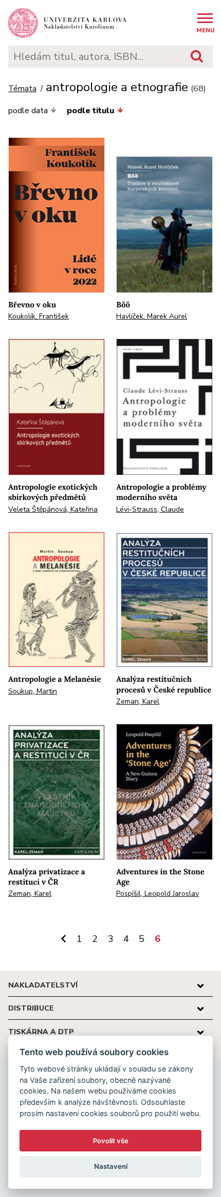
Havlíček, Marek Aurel (151, 316)
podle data (28, 110)
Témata (22, 89)
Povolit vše (110, 1141)
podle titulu (90, 110)
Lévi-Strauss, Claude (150, 509)
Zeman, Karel (137, 701)
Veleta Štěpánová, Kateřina (53, 509)
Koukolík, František (38, 316)
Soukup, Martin (32, 691)
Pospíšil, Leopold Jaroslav (157, 893)
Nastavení (110, 1166)
